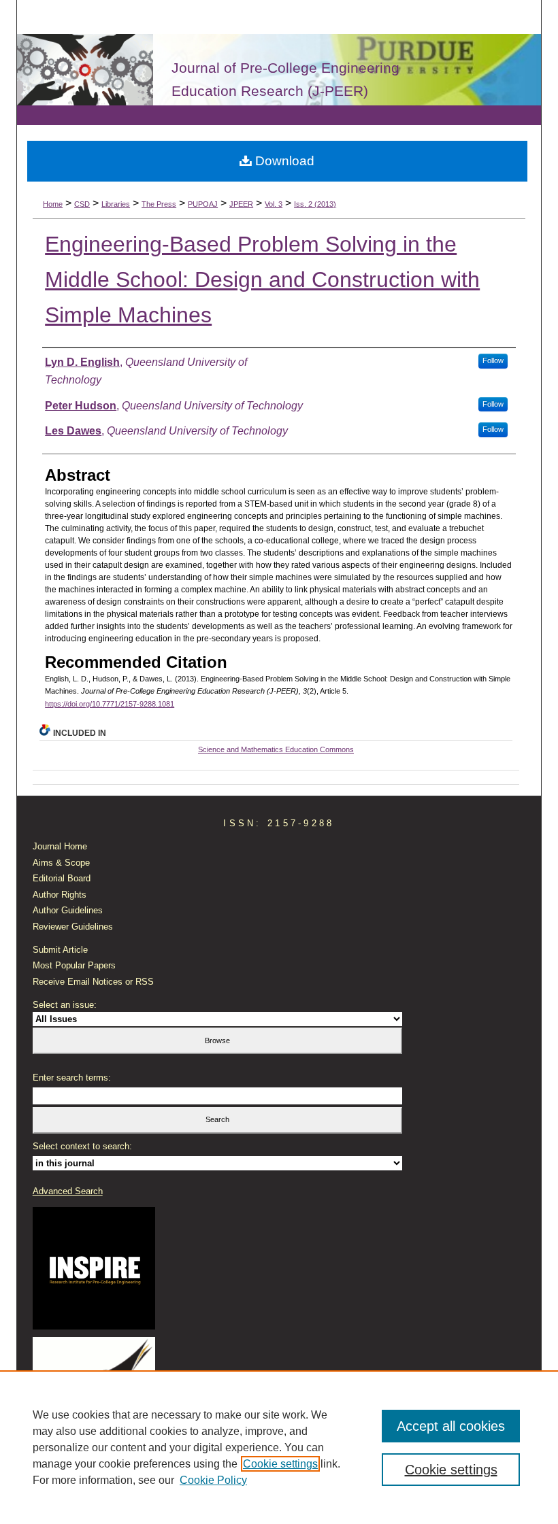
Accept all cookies (451, 1426)
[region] (279, 1447)
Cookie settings (280, 1464)
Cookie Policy (213, 1480)
